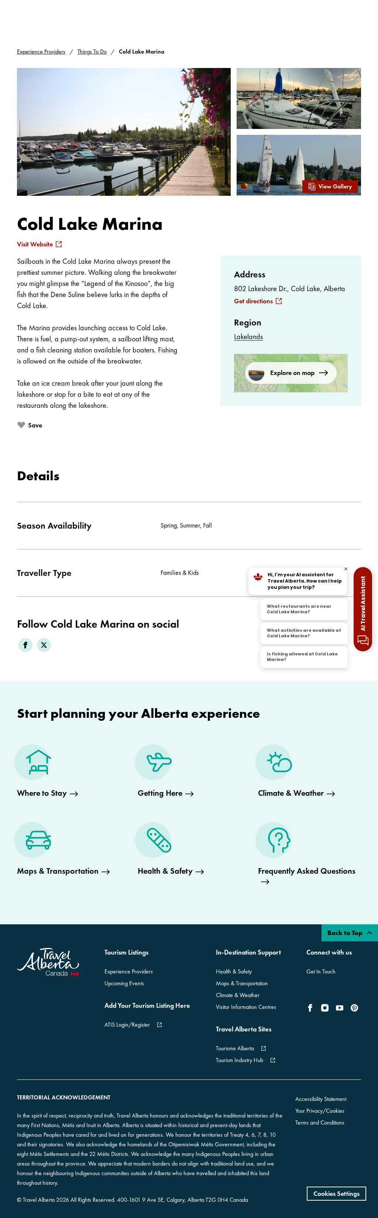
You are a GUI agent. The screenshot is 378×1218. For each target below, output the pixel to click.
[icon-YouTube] (339, 1007)
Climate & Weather (238, 995)
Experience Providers (41, 51)
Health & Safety (234, 971)
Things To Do (92, 51)
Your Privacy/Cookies (319, 1111)
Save (35, 425)
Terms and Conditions (319, 1122)
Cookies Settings (336, 1193)
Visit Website (35, 244)
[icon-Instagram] (324, 1007)
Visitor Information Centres (246, 1007)
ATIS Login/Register (127, 1024)
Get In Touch (321, 971)
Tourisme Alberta (235, 1048)
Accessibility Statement (320, 1099)
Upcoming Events (124, 983)
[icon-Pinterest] (354, 1007)
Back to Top (345, 932)
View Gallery (335, 186)
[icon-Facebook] (311, 1007)
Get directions (253, 301)
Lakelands (248, 336)
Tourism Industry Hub (239, 1060)
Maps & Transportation (242, 983)
